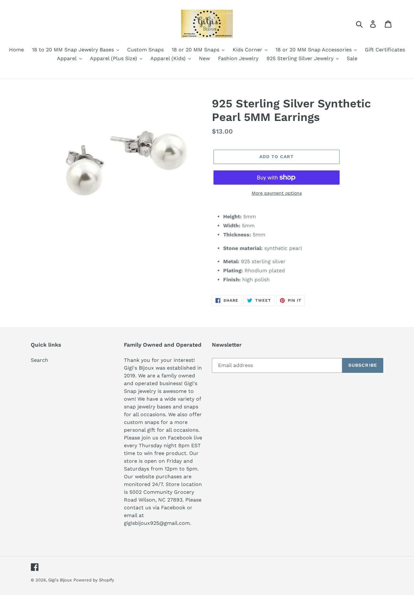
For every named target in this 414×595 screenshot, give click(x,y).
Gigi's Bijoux (60, 580)
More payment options (277, 193)
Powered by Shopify (93, 580)
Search (39, 360)
